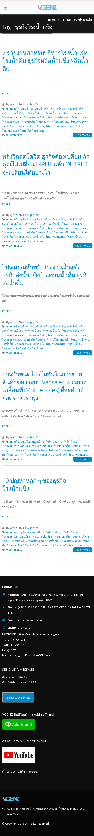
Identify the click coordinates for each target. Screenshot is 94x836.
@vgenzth (19, 639)
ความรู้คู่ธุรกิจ (30, 104)
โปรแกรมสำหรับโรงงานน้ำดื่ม (53, 121)
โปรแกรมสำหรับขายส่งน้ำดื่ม (18, 121)
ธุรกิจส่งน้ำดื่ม (57, 108)
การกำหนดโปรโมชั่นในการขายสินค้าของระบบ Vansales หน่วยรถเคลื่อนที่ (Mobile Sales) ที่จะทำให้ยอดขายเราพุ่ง (44, 386)
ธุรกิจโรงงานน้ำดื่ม (12, 113)
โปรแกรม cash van (73, 113)
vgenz (13, 104)
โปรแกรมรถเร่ (79, 117)
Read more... (83, 135)
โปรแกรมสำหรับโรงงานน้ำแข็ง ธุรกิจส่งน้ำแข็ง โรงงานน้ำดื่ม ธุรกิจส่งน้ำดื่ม (46, 275)
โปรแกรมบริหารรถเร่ (59, 117)
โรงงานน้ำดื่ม (74, 126)
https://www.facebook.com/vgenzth (39, 634)
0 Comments (14, 135)
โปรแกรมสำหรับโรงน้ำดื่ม (21, 454)
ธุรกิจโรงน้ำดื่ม (33, 113)
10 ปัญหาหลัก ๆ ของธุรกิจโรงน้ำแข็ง (34, 484)
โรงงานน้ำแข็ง (10, 130)
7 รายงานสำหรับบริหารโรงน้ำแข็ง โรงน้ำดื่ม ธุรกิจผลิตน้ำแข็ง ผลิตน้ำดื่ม (45, 60)
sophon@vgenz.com (30, 620)
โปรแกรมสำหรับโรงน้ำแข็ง (29, 126)
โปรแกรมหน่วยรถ (56, 126)
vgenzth (19, 644)
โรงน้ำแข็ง (38, 130)
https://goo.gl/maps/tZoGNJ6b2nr (30, 655)
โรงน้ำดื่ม (25, 130)
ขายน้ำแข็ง (12, 108)
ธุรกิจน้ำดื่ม (26, 108)
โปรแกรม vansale (12, 117)
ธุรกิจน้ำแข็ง (41, 108)
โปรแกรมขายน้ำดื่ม (35, 117)
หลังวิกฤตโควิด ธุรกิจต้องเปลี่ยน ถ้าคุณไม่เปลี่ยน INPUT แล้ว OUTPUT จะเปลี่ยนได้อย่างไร (45, 164)
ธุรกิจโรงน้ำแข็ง (52, 113)
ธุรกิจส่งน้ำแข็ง (74, 108)
